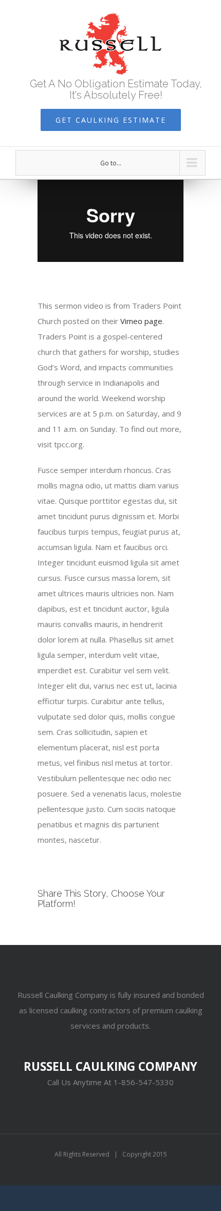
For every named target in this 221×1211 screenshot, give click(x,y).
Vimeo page (141, 321)
